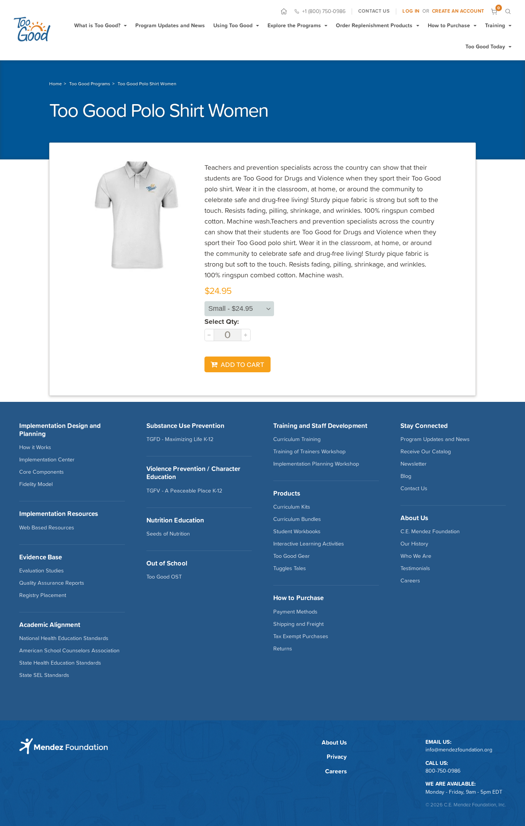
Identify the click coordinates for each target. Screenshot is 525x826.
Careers (410, 580)
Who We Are (415, 556)
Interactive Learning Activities (308, 543)
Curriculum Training (297, 439)
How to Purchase (449, 25)
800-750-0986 (442, 771)
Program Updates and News (170, 25)
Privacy (337, 756)
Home (55, 83)
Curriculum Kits (291, 507)
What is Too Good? (97, 25)
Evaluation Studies (41, 570)
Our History (414, 543)
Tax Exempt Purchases (300, 636)
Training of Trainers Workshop (309, 451)
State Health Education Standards (60, 662)
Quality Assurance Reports (51, 583)
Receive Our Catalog (425, 451)
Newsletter (413, 463)
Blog (405, 476)
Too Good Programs (89, 83)
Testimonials (415, 568)
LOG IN (411, 11)
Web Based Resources (46, 527)
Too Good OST (164, 576)
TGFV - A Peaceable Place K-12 (184, 490)
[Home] (283, 11)
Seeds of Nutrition (168, 533)
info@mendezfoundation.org (458, 749)
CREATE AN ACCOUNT (458, 11)
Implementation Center (47, 459)
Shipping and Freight (298, 624)
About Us (334, 742)
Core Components (41, 472)
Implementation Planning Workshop (316, 463)
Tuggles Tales (289, 568)
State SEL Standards (44, 675)
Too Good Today (485, 46)
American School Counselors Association (69, 650)
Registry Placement (42, 595)
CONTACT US (374, 11)
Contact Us (413, 488)
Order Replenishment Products (374, 25)
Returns (282, 648)
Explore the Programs (294, 25)
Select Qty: (221, 321)
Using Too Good (233, 25)
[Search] (508, 11)
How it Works (35, 447)
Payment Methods (295, 611)
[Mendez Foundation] (31, 29)
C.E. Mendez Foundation (430, 531)
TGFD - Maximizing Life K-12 (179, 439)
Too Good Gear (291, 556)
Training (495, 25)
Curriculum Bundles (297, 519)
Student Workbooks (297, 531)
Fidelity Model (36, 484)
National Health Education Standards (63, 638)
